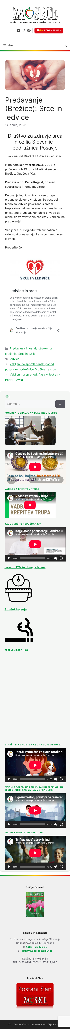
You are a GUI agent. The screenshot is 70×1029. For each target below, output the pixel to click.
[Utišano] (55, 558)
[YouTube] (18, 30)
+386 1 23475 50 (36, 946)
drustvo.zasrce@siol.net (37, 950)
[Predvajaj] (9, 558)
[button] (65, 45)
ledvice (14, 359)
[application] (35, 544)
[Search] (60, 404)
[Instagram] (23, 30)
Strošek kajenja (16, 609)
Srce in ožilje (27, 353)
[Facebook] (29, 30)
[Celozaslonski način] (61, 558)
